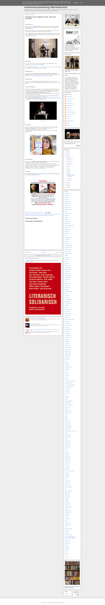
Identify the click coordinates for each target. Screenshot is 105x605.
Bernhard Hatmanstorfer (69, 225)
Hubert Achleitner (68, 329)
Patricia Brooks (68, 442)
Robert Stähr (67, 476)
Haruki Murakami (68, 313)
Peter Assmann (68, 444)
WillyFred (66, 545)
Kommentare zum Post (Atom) (45, 255)
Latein (66, 371)
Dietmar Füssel (69, 101)
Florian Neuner (68, 287)
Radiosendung (67, 456)
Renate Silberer (68, 460)
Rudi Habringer (68, 480)
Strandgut (67, 500)
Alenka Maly (67, 195)
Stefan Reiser (67, 492)
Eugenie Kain (67, 283)
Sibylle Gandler (68, 484)
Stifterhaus (67, 498)
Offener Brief (67, 440)
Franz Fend (67, 295)
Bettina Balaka (67, 227)
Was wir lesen (67, 539)
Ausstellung (67, 215)
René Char (67, 464)
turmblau (66, 516)
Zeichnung (67, 553)
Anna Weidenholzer (68, 209)
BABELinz (67, 219)
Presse (66, 448)
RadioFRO (67, 454)
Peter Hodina (67, 446)
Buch (66, 235)
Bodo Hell (66, 233)
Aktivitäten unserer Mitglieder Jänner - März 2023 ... (71, 175)
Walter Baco (67, 530)
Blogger (62, 602)
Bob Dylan (67, 231)
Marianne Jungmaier (70, 114)
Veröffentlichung (68, 524)
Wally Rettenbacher (46, 215)
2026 (67, 151)
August (68, 164)
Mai (68, 169)
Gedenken (67, 305)
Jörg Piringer (67, 341)
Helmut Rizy (67, 317)
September (69, 163)
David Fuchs (67, 257)
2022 (67, 182)
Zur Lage (66, 557)
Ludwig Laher (67, 391)
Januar (68, 180)
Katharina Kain (67, 351)
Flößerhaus (67, 289)
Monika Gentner (68, 424)
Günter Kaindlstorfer (69, 309)
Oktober (68, 161)
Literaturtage (67, 389)
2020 (67, 185)
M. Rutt (66, 399)
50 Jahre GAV (67, 193)
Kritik (66, 361)
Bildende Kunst (68, 229)
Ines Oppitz (67, 331)
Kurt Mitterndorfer (68, 367)
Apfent (66, 211)
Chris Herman (67, 243)
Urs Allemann (67, 518)
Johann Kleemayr (44, 214)
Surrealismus (67, 504)
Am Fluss (66, 199)
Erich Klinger (68, 107)
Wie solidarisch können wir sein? (32, 258)
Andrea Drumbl (30, 214)
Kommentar (67, 359)
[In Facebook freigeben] (48, 212)
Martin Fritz (67, 409)
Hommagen (67, 327)
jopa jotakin (67, 339)
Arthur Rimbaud (68, 213)
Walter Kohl (67, 532)
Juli (68, 166)
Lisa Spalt (67, 379)
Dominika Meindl (69, 103)
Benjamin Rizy (67, 223)
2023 (67, 156)
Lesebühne (67, 375)
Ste (65, 488)
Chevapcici (67, 241)
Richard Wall (68, 116)
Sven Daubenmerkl (68, 506)
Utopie (66, 520)
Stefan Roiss (67, 494)
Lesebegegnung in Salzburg (30, 27)
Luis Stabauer (32, 215)
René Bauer (67, 462)
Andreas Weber (68, 203)
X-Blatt (66, 551)
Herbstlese (67, 321)
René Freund (67, 466)
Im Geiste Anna (35, 31)
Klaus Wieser (67, 357)
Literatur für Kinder (68, 383)
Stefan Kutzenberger (69, 490)
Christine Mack (69, 96)
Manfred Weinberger (69, 401)
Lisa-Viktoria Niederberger (71, 112)
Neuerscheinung (68, 434)
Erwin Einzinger (68, 277)
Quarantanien (67, 452)
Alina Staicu (67, 197)
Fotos (66, 293)
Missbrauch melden (69, 587)
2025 (67, 153)
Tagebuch (67, 508)
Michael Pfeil (67, 421)
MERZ (66, 419)
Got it (81, 2)
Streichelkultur (67, 502)
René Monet (67, 468)
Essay (66, 281)
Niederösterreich (68, 436)
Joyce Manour (67, 345)
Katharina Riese (68, 353)
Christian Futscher (68, 247)
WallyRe (67, 123)
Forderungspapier (68, 291)
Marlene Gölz (67, 407)
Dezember (69, 158)
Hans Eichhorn (67, 311)
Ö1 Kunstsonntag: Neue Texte (34, 64)
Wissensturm (67, 547)
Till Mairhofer (67, 514)
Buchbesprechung (68, 237)
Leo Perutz (67, 373)
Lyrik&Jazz (67, 397)
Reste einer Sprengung (69, 470)
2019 (67, 187)
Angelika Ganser (68, 207)
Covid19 (66, 255)
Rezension (67, 472)
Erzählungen (67, 279)
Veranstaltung (67, 522)
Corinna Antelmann (37, 214)
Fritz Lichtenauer (68, 303)
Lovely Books (34, 35)
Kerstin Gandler (68, 355)
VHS (65, 526)
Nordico (66, 438)
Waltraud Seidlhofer (68, 534)
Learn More (76, 2)
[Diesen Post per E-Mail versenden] (45, 212)
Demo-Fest (67, 259)
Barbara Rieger (69, 94)
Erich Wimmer (67, 273)
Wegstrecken (67, 541)
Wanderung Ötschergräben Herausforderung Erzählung (70, 537)
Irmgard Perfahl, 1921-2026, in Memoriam (37, 317)
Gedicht (66, 307)
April (68, 171)
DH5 (65, 261)
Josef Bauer (67, 343)
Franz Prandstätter (68, 299)
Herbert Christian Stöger (69, 319)
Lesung (54, 214)
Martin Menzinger (68, 411)
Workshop (52, 215)
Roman (66, 478)
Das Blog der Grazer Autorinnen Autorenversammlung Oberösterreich (45, 6)
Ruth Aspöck (67, 482)
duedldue (68, 125)
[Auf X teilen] (47, 212)
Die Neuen (67, 263)
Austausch (67, 217)
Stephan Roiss (67, 496)
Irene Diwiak (67, 333)
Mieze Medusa (67, 422)
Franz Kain (67, 297)
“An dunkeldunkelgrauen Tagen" (51, 97)
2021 (67, 184)
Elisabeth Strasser (69, 105)
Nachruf (66, 432)
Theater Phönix (68, 512)
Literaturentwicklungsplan (70, 385)
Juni (68, 168)
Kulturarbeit (67, 363)
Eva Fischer (67, 285)
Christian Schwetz (68, 249)
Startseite (43, 252)
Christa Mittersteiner (69, 245)
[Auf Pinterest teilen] (50, 212)
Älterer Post (58, 252)
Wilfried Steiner (68, 543)
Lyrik (66, 395)
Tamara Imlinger (68, 510)
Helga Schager (67, 315)
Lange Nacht (67, 369)
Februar (68, 178)
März (68, 173)
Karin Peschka (50, 214)
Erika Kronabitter (68, 275)
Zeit (65, 555)
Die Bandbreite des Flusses (35, 323)
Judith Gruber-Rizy (68, 347)
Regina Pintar (67, 458)
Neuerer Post (28, 252)
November (69, 159)
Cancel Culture (67, 239)
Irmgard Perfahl (68, 335)
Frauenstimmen (68, 301)
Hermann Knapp (68, 325)
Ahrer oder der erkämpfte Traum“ (40, 173)
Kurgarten (67, 365)
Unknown (68, 118)
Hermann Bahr (67, 323)
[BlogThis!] (46, 212)
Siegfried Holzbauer (38, 215)
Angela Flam (67, 205)
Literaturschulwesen (68, 387)
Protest (66, 450)
